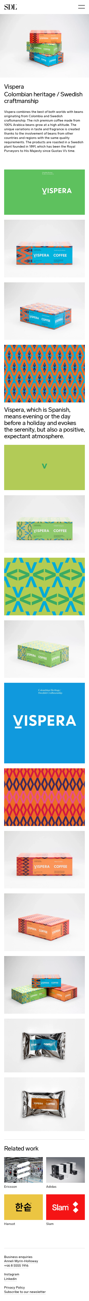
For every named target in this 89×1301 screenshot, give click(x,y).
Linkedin (10, 1279)
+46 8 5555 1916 (16, 1266)
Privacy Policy (14, 1287)
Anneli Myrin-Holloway (21, 1261)
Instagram (11, 1274)
